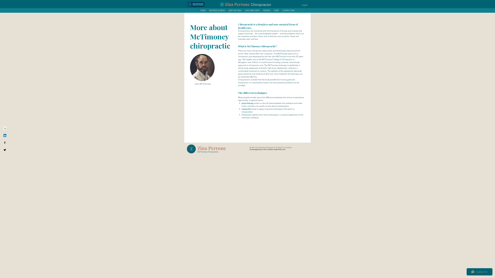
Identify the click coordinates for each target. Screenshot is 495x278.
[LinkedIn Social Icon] (4, 135)
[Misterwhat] (4, 128)
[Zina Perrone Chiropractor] (4, 142)
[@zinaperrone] (4, 149)
